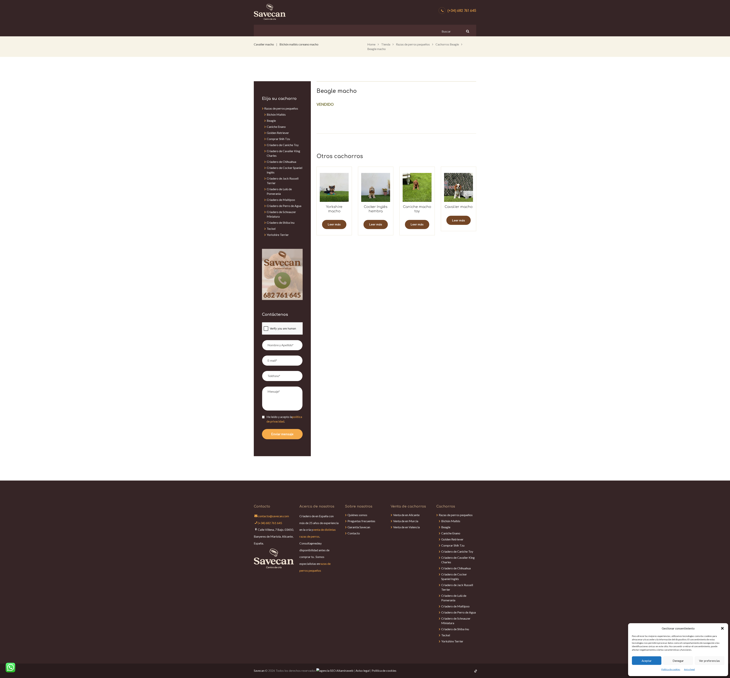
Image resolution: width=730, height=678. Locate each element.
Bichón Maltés (276, 114)
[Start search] (467, 31)
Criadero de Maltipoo (281, 199)
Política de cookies (670, 669)
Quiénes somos (357, 515)
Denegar (678, 660)
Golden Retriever (278, 132)
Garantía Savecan (359, 527)
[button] (722, 628)
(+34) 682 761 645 (462, 11)
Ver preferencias (709, 660)
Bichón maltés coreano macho (298, 44)
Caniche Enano (276, 126)
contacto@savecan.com (273, 516)
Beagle (271, 120)
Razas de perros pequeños (413, 44)
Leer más (334, 224)
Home (371, 44)
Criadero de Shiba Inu (280, 222)
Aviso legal (689, 669)
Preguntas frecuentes (361, 521)
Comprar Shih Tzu (278, 139)
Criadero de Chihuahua (281, 161)
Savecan (259, 670)
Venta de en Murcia (405, 521)
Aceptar (647, 660)
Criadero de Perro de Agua (284, 206)
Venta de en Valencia (406, 527)
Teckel (271, 228)
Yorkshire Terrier (278, 234)
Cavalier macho (264, 44)
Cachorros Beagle (447, 44)
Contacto (354, 533)
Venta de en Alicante (406, 515)
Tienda (385, 44)
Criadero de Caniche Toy (283, 145)
